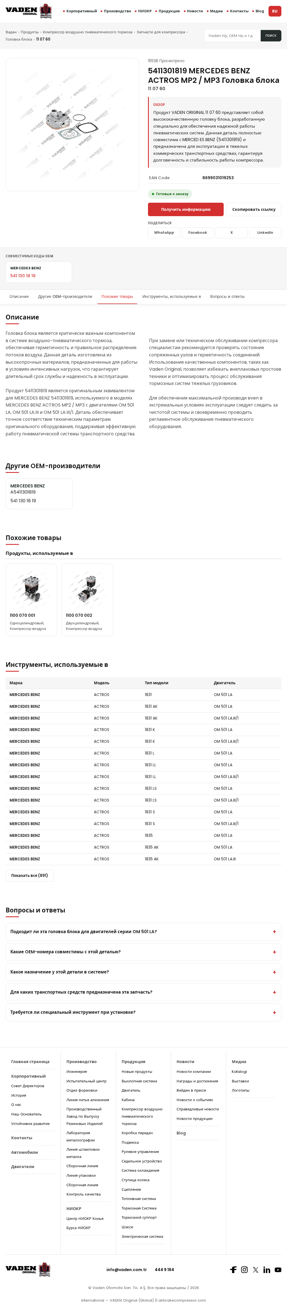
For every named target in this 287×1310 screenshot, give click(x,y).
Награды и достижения (197, 1081)
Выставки (240, 1081)
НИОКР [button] (145, 11)
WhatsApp (164, 232)
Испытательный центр (86, 1081)
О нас (16, 1104)
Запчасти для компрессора (161, 32)
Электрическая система (142, 1236)
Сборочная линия (82, 1166)
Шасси (127, 1227)
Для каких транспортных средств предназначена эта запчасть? (81, 992)
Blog (260, 11)
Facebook (197, 232)
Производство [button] (117, 11)
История (18, 1095)
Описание (19, 296)
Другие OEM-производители (65, 296)
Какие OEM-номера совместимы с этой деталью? (65, 952)
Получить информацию (185, 209)
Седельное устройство (142, 1161)
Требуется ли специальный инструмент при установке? (73, 1012)
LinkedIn (265, 232)
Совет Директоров (27, 1086)
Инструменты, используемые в (171, 296)
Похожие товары (117, 296)
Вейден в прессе (191, 1090)
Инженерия (76, 1071)
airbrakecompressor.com (181, 1300)
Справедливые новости (198, 1109)
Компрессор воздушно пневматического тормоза (87, 32)
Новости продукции (194, 1118)
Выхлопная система (139, 1081)
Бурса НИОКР (78, 1227)
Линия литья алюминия (87, 1100)
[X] (255, 1270)
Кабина (128, 1100)
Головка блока (19, 39)
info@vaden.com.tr (127, 1269)
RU (274, 11)
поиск (270, 35)
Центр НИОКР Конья (84, 1218)
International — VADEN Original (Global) (117, 1300)
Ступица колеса (135, 1180)
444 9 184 (164, 1269)
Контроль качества (83, 1194)
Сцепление (131, 1189)
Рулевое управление (140, 1151)
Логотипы (240, 1090)
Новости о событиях (195, 1100)
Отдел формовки (81, 1090)
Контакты (239, 11)
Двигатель (131, 1090)
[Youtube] (278, 1269)
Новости (195, 11)
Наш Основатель (26, 1114)
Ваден (11, 32)
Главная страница (30, 1061)
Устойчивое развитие (30, 1123)
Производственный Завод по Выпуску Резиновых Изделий (84, 1116)
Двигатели (22, 1166)
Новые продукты (137, 1071)
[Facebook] (233, 1269)
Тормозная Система (139, 1208)
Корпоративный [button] (81, 11)
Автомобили (24, 1152)
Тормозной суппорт (139, 1217)
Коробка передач (137, 1133)
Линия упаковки (81, 1175)
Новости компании (194, 1071)
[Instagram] (244, 1269)
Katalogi (239, 1071)
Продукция (169, 11)
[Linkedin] (266, 1269)
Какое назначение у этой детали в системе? (59, 972)
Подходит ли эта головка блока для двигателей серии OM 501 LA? (83, 932)
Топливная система (139, 1198)
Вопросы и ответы (227, 296)
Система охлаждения (140, 1170)
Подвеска (130, 1142)
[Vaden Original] (29, 11)
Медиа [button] (216, 11)
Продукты (30, 32)
